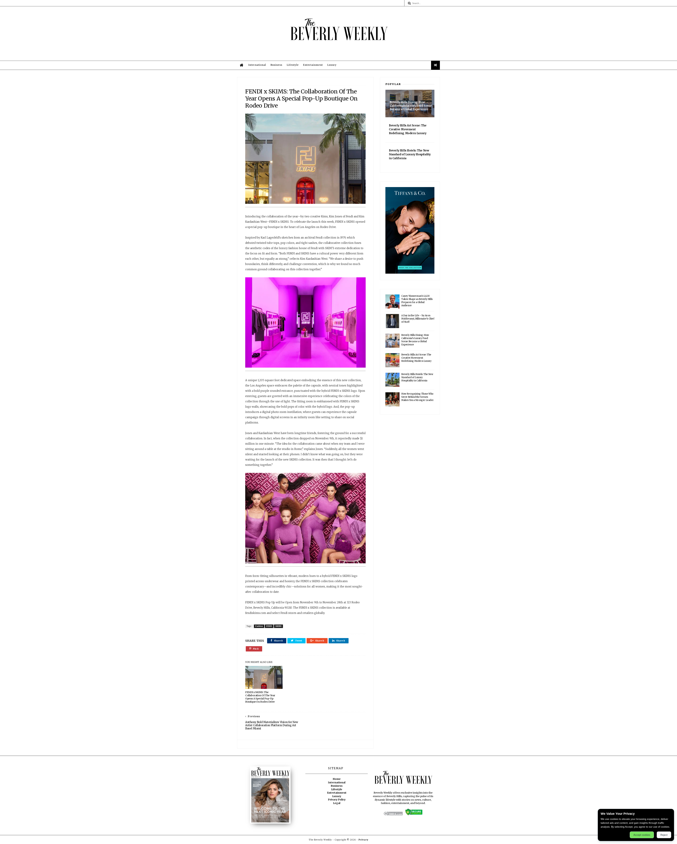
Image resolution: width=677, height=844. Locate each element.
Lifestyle (293, 64)
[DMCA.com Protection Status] (393, 814)
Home (337, 779)
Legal (336, 803)
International (257, 64)
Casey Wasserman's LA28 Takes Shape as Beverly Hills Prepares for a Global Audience (417, 300)
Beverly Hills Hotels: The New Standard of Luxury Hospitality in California (417, 377)
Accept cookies (641, 834)
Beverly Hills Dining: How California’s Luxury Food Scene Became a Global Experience (415, 340)
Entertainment (313, 64)
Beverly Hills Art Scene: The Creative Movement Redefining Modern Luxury (416, 357)
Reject (663, 834)
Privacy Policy (337, 799)
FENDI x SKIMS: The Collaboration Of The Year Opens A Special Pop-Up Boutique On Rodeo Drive (260, 697)
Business (276, 64)
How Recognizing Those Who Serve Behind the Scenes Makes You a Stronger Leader (417, 397)
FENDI (269, 626)
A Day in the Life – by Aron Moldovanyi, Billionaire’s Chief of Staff (417, 318)
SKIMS (278, 626)
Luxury (332, 64)
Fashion (259, 626)
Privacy (363, 839)
